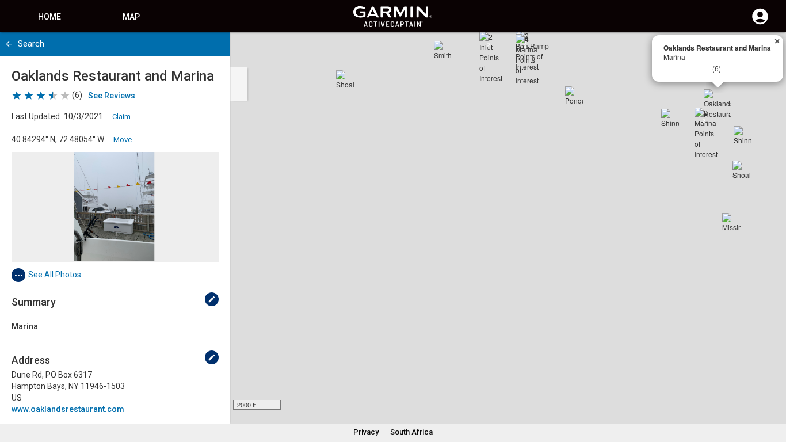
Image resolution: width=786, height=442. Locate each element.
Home (49, 16)
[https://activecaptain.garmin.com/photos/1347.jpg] (115, 207)
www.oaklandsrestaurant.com (68, 409)
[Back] (9, 44)
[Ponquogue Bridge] (574, 95)
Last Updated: (37, 116)
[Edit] (212, 299)
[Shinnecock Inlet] (670, 118)
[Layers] (766, 52)
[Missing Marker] (731, 222)
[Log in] (760, 23)
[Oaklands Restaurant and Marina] (717, 103)
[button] (771, 389)
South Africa (411, 432)
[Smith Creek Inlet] (443, 50)
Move (122, 139)
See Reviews (111, 96)
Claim (121, 116)
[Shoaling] (345, 79)
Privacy (366, 432)
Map (131, 16)
